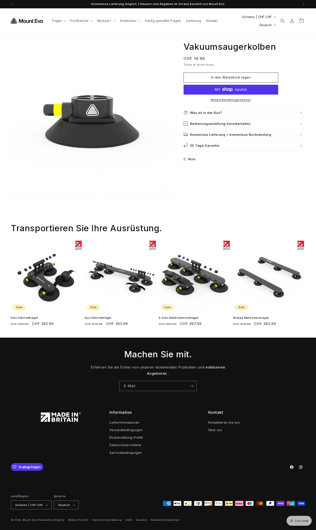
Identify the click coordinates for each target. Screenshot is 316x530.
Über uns (215, 430)
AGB (129, 519)
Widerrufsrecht (78, 519)
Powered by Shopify (51, 520)
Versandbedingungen (126, 430)
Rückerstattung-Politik (126, 437)
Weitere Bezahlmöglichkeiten (231, 99)
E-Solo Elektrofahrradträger (179, 317)
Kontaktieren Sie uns (224, 422)
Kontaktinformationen (165, 519)
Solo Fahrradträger (24, 317)
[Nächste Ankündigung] (303, 4)
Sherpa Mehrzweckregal (251, 317)
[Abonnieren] (191, 386)
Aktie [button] (192, 159)
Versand (141, 519)
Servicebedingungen (125, 452)
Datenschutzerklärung (106, 519)
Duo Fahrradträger (98, 317)
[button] (58, 20)
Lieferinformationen (124, 422)
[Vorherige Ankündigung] (12, 4)
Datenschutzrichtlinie (125, 445)
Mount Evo (30, 520)
